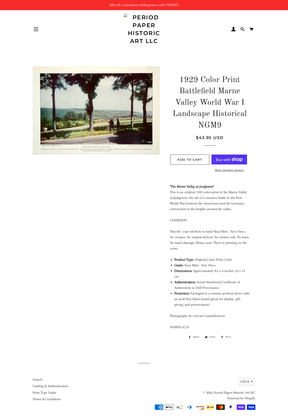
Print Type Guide (44, 393)
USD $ (244, 382)
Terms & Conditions (47, 399)
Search (37, 379)
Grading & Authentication (50, 386)
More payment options (229, 170)
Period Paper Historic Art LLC (234, 393)
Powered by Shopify (241, 398)
